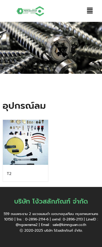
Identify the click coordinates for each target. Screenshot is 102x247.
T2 (9, 174)
